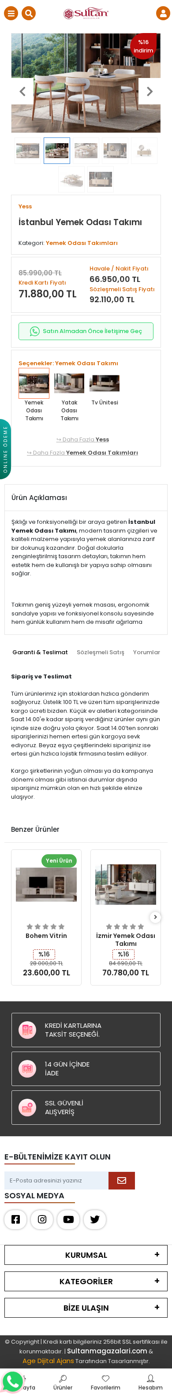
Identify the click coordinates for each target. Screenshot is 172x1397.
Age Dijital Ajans (48, 1360)
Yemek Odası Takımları (102, 452)
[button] (22, 91)
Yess (102, 439)
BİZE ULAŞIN (86, 1307)
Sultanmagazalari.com (107, 1351)
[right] (155, 917)
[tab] (40, 652)
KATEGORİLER (86, 1281)
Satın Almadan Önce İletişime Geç (92, 331)
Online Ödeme (5, 449)
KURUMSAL (86, 1254)
